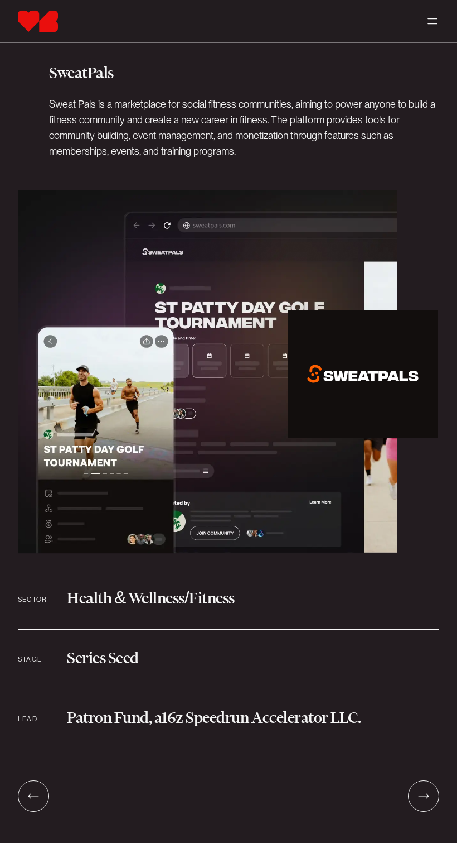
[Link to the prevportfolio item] (33, 796)
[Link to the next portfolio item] (423, 796)
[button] (432, 21)
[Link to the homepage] (38, 21)
